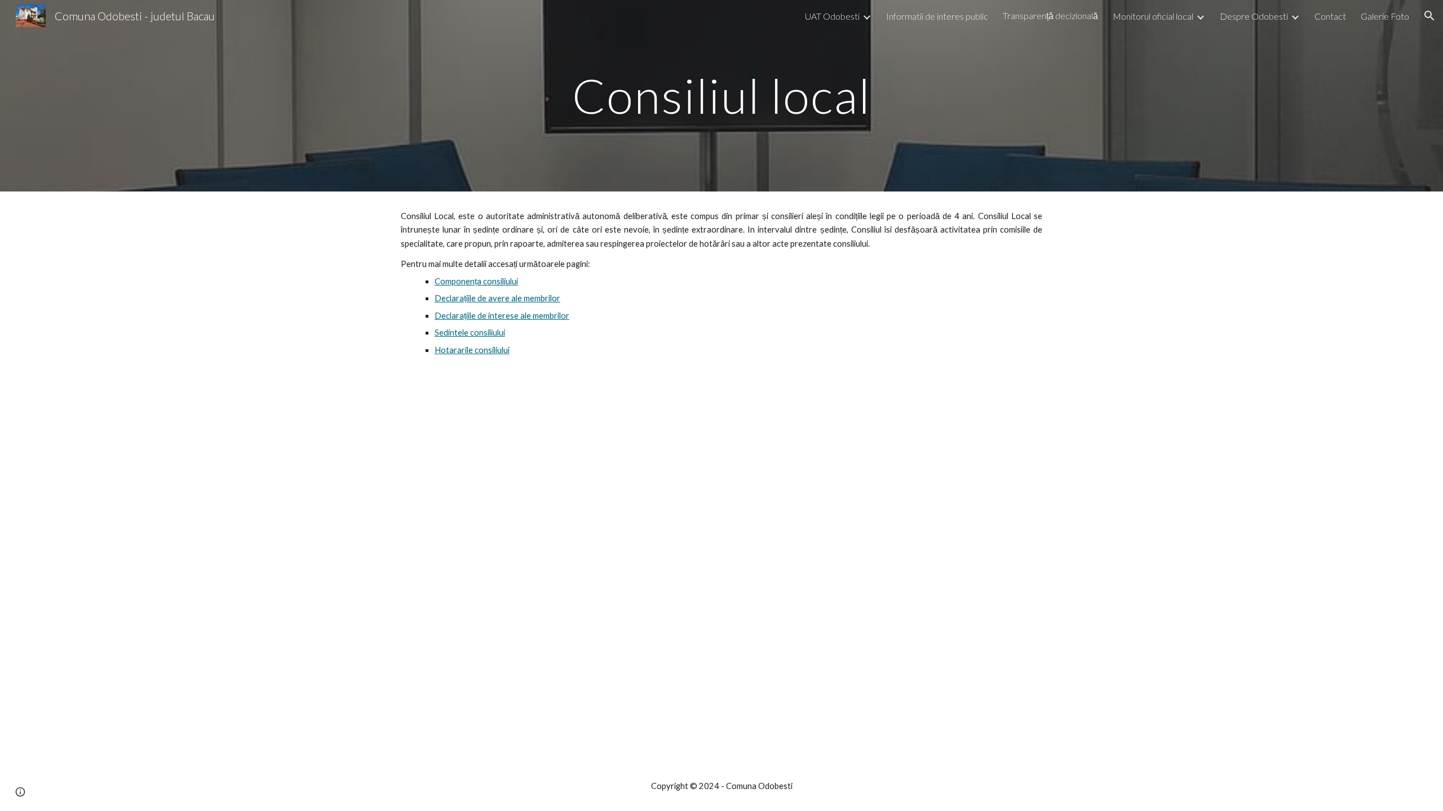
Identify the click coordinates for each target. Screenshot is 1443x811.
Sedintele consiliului (470, 332)
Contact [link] (1330, 16)
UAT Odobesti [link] (832, 16)
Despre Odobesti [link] (1254, 16)
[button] (1429, 15)
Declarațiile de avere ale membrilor (497, 298)
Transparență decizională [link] (1050, 15)
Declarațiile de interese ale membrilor (502, 315)
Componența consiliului (476, 281)
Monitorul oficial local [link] (1153, 16)
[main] (721, 95)
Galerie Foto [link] (1385, 16)
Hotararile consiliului (472, 350)
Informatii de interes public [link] (937, 16)
